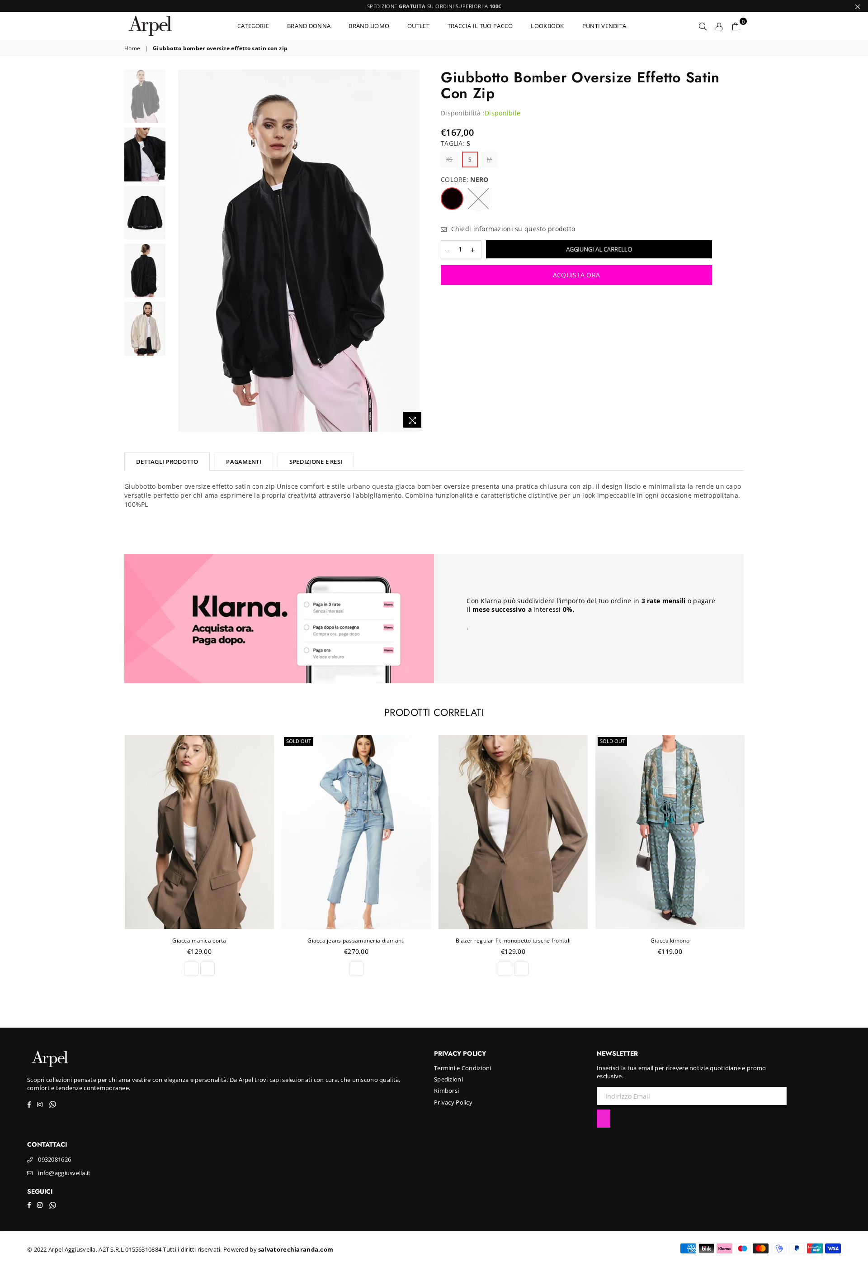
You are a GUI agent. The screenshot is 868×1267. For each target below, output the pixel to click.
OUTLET (418, 26)
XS (449, 159)
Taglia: (456, 143)
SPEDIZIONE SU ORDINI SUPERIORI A (434, 6)
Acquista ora (576, 275)
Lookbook (547, 26)
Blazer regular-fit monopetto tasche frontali (356, 940)
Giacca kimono (513, 940)
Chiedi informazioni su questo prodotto (512, 228)
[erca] (703, 26)
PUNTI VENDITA (604, 26)
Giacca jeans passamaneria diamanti (199, 940)
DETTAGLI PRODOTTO (167, 461)
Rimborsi (446, 1090)
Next (419, 251)
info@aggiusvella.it (64, 1173)
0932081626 (54, 1159)
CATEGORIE (253, 26)
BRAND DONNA (308, 26)
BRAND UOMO (369, 26)
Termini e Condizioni (462, 1068)
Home (132, 48)
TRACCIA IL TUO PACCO (480, 26)
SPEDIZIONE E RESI (315, 461)
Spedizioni (448, 1079)
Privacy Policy (453, 1102)
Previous (178, 251)
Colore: (464, 179)
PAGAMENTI (243, 461)
